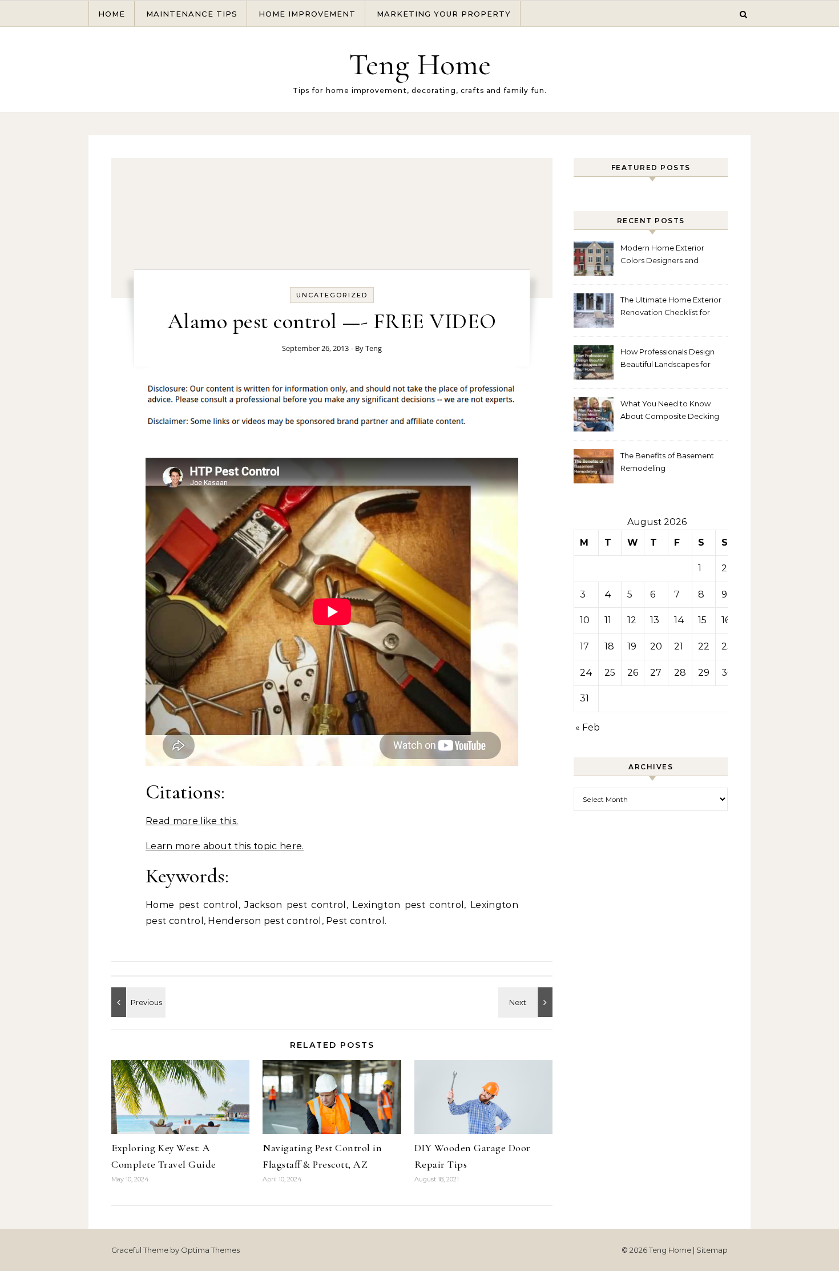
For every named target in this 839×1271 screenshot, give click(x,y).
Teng (373, 348)
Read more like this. (192, 821)
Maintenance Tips (191, 13)
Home (111, 13)
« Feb (587, 727)
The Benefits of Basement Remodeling (667, 462)
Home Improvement (307, 13)
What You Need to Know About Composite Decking (669, 410)
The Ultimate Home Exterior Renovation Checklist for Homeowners (670, 307)
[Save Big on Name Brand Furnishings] (137, 1002)
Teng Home (420, 64)
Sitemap (712, 1249)
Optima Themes (210, 1249)
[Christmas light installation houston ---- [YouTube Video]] (526, 1002)
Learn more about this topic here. (225, 846)
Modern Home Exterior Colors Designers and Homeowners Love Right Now (665, 255)
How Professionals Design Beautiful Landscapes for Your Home (667, 359)
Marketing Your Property (444, 13)
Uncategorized (332, 295)
